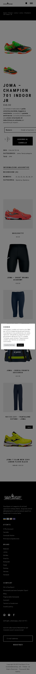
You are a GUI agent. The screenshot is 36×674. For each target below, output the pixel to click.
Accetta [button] (20, 345)
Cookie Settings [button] (10, 345)
